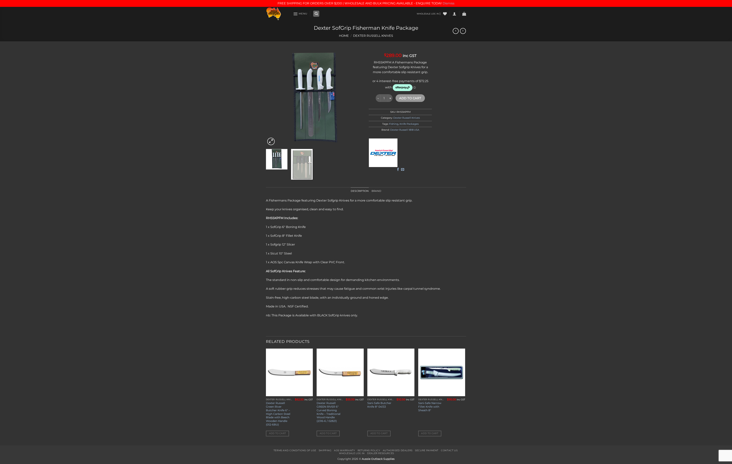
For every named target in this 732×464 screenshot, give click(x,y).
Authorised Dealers (398, 450)
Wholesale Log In (352, 453)
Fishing (393, 123)
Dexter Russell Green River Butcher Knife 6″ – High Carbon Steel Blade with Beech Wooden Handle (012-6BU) (278, 413)
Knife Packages (409, 123)
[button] (300, 13)
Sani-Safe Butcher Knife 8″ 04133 (379, 404)
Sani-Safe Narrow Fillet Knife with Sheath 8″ (429, 406)
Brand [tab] (376, 191)
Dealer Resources (380, 453)
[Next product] (456, 31)
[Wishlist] (445, 14)
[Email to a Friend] (402, 169)
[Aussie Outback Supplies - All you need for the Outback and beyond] (276, 14)
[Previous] (272, 97)
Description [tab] (360, 191)
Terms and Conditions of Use (295, 450)
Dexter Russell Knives (373, 36)
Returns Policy (369, 450)
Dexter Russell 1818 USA (404, 129)
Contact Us (449, 450)
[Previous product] (463, 31)
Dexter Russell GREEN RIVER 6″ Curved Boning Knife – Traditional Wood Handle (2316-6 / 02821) (328, 412)
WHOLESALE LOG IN (428, 13)
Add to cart (410, 98)
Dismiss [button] (448, 3)
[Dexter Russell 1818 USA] (383, 152)
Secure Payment (426, 450)
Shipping (325, 450)
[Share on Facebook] (398, 169)
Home (344, 36)
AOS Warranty (344, 450)
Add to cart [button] (277, 433)
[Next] (356, 97)
